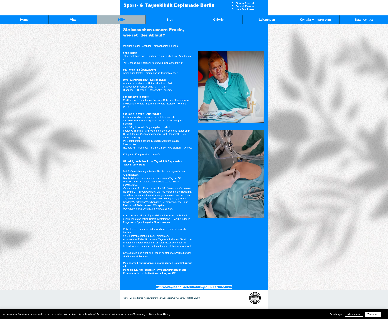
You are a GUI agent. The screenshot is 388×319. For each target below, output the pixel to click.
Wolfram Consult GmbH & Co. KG (186, 298)
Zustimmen (372, 314)
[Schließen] (384, 314)
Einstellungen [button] (335, 314)
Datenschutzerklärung (159, 314)
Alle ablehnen (353, 314)
